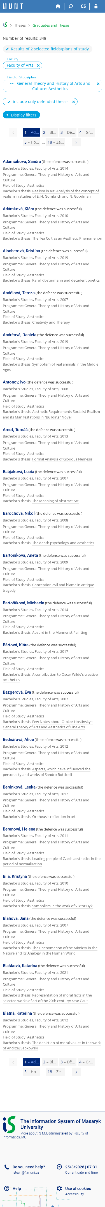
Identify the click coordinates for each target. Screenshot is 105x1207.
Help (17, 1188)
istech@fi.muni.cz (26, 1173)
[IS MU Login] (96, 6)
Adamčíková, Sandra (22, 161)
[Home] (58, 6)
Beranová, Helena (19, 829)
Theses (20, 25)
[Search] (70, 6)
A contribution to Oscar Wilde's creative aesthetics (50, 677)
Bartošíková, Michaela (23, 602)
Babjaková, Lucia (18, 471)
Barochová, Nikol (19, 513)
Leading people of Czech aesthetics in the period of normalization (52, 861)
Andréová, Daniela (19, 334)
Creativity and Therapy (51, 322)
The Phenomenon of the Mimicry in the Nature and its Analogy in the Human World (50, 950)
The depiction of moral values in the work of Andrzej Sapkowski (52, 1045)
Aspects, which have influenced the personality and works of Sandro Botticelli (46, 771)
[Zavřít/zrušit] (38, 65)
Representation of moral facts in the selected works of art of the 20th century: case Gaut (47, 998)
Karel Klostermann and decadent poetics (66, 280)
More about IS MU (33, 1133)
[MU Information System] (5, 24)
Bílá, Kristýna (15, 876)
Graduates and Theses (50, 25)
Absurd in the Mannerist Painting (59, 632)
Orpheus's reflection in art (54, 816)
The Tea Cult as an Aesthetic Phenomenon (67, 238)
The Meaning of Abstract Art (55, 500)
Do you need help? (29, 1167)
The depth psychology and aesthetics (63, 542)
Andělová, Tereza (19, 292)
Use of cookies (78, 1188)
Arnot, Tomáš (15, 429)
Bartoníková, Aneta (20, 555)
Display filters (23, 115)
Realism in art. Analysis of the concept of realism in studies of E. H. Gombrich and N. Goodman (51, 193)
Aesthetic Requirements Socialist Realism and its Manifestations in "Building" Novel (51, 414)
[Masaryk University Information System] (13, 6)
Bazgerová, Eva (17, 692)
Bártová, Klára (16, 644)
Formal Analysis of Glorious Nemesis (62, 459)
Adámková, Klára (18, 208)
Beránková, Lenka (19, 787)
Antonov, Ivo (14, 382)
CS (83, 6)
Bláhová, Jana (16, 918)
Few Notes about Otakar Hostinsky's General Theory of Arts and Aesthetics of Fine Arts (48, 724)
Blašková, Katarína (20, 965)
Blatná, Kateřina (17, 1013)
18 (56, 142)
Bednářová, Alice (18, 739)
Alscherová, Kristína (21, 250)
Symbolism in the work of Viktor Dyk (62, 905)
